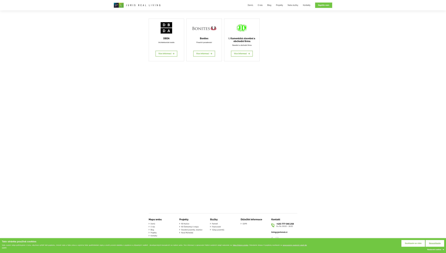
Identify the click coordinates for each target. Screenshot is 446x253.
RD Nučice (185, 224)
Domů (250, 5)
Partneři (215, 224)
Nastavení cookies (434, 249)
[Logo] (137, 5)
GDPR (245, 224)
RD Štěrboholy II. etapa (190, 227)
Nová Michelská (187, 233)
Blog (269, 5)
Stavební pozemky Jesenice (191, 230)
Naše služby (293, 5)
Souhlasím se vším (413, 243)
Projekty (279, 5)
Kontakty (306, 5)
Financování (216, 227)
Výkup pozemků (218, 230)
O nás (260, 5)
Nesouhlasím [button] (435, 243)
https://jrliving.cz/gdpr (240, 245)
